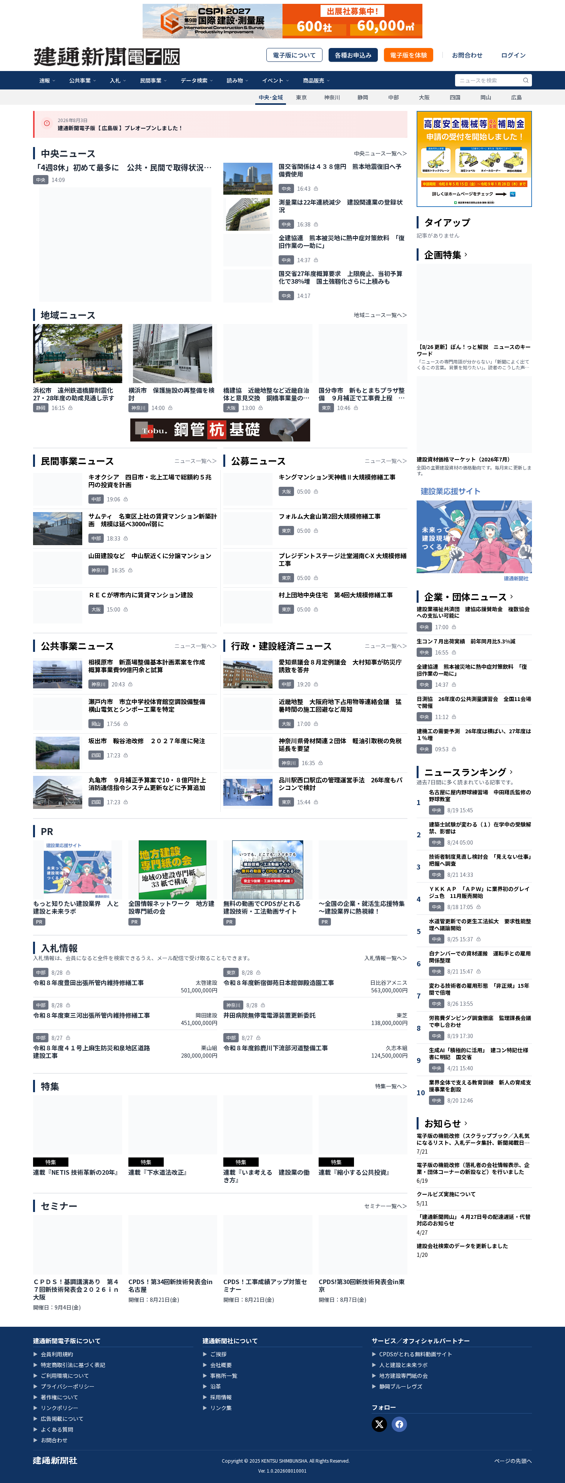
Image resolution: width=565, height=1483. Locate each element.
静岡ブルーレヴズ (397, 1386)
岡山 (485, 97)
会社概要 (217, 1365)
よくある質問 (53, 1429)
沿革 (212, 1386)
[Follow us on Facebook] (399, 1424)
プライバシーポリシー (64, 1386)
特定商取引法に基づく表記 (69, 1365)
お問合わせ (467, 55)
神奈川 (332, 97)
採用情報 (217, 1397)
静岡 (362, 97)
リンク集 (217, 1408)
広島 (516, 97)
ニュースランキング (465, 772)
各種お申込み (353, 55)
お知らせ (442, 1123)
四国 (455, 97)
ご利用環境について (61, 1375)
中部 (393, 97)
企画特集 (442, 254)
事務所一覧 (220, 1375)
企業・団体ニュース (465, 596)
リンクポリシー (55, 1408)
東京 (301, 97)
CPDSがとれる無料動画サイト (412, 1354)
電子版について (294, 55)
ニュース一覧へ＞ (195, 461)
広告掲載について (58, 1418)
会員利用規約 (53, 1354)
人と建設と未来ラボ (400, 1365)
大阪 (424, 97)
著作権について (55, 1397)
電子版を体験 (408, 55)
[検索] (526, 80)
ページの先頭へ (513, 1461)
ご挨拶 (214, 1354)
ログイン (513, 55)
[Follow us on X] (379, 1424)
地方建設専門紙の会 (400, 1375)
